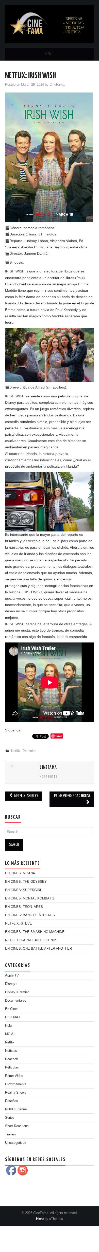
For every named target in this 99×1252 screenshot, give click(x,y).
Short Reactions (17, 1126)
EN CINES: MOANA (20, 873)
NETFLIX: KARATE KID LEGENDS (31, 940)
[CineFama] (49, 24)
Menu (49, 54)
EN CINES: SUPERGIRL (23, 890)
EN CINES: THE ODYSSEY (26, 881)
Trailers (10, 1134)
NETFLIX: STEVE (18, 923)
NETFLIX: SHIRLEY (25, 796)
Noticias (11, 1051)
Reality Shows (15, 1092)
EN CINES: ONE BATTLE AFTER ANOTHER (38, 948)
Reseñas (11, 1101)
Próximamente (15, 1084)
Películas (29, 751)
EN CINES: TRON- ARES (24, 907)
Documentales (15, 1000)
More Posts (48, 777)
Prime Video (14, 1076)
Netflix (16, 751)
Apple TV (12, 975)
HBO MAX (13, 1017)
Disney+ (11, 984)
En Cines (12, 1009)
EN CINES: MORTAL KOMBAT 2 (29, 898)
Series (9, 1117)
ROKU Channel (16, 1109)
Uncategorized (15, 1143)
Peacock (11, 1059)
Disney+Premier (17, 992)
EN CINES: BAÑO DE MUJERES (30, 915)
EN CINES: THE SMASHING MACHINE (34, 932)
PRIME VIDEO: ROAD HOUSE (72, 796)
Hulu (8, 1025)
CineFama (57, 84)
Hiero (40, 1219)
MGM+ (10, 1034)
